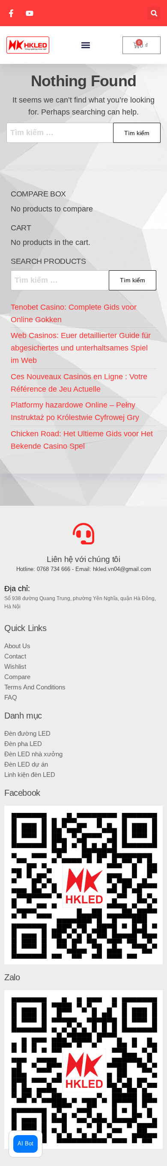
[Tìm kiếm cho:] (83, 133)
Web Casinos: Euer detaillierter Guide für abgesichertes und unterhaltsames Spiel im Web (81, 348)
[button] (154, 13)
